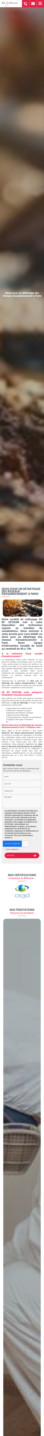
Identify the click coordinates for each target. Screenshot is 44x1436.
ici (11, 837)
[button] (40, 3)
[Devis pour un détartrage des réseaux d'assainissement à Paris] (22, 608)
